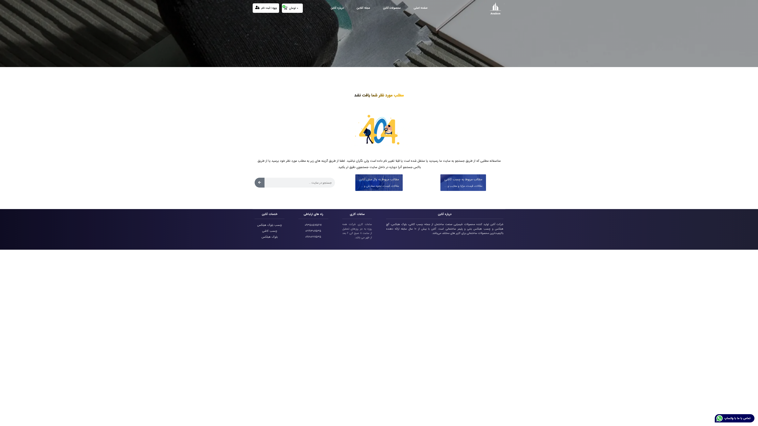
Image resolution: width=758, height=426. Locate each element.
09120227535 (313, 236)
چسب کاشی (269, 231)
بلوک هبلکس (270, 236)
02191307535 (313, 231)
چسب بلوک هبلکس (269, 225)
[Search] (260, 183)
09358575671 (313, 225)
